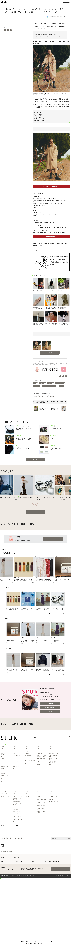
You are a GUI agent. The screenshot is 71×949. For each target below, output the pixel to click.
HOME (34, 401)
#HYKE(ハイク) (41, 383)
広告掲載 (12, 875)
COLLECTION (48, 1)
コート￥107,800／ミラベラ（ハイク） (39, 93)
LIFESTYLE (30, 1)
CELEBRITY (41, 1)
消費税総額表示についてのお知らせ (6, 851)
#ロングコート (49, 383)
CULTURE (35, 1)
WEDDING (54, 1)
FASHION (10, 1)
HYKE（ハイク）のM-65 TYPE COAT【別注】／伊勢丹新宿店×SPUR (45, 34)
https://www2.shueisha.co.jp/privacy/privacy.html (45, 232)
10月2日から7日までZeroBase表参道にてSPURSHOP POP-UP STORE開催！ (47, 36)
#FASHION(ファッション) (59, 383)
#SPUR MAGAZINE (36, 386)
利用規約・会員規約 (26, 875)
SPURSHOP (42, 401)
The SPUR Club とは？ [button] (53, 538)
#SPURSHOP (62, 386)
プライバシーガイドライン (18, 875)
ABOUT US (8, 875)
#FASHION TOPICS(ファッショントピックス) (49, 386)
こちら (26, 845)
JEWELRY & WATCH (22, 1)
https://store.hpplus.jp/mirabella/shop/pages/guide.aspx (47, 227)
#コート (34, 383)
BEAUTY (15, 1)
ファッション (38, 401)
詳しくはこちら (47, 945)
